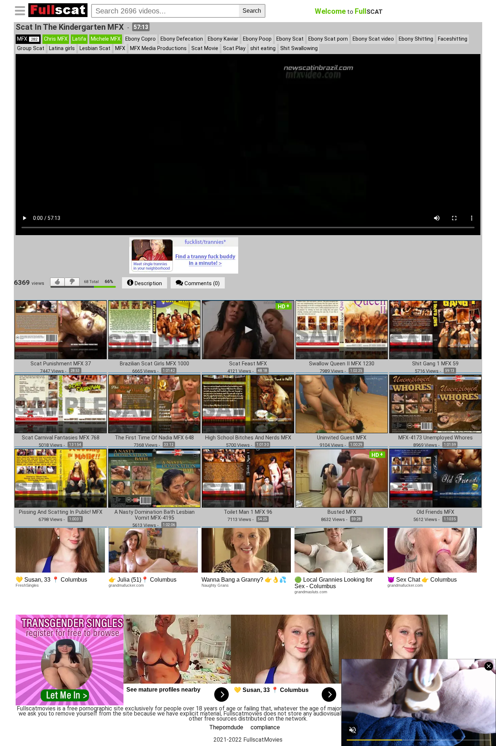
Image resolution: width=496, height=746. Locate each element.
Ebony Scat (290, 39)
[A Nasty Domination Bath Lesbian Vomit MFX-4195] (154, 477)
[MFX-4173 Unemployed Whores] (435, 403)
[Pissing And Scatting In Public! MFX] (61, 477)
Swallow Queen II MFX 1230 (341, 364)
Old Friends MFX (435, 512)
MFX (27, 39)
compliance (265, 727)
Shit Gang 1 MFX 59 (435, 364)
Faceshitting (452, 39)
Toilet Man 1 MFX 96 (248, 512)
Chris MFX (56, 39)
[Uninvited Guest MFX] (342, 403)
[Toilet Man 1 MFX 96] (248, 477)
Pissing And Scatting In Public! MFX (60, 512)
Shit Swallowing (299, 48)
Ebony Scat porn (328, 39)
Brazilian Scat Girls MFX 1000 (154, 364)
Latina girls (62, 48)
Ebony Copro (140, 39)
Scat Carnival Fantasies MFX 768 (60, 438)
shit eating (263, 48)
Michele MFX (106, 39)
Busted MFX (342, 512)
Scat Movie (204, 48)
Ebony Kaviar (223, 39)
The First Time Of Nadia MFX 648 (154, 438)
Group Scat (30, 48)
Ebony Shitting (416, 39)
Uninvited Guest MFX (341, 438)
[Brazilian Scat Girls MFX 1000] (154, 329)
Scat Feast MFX (248, 364)
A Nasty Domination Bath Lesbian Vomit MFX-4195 (154, 515)
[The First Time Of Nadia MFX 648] (154, 403)
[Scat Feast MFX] (248, 329)
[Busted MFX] (342, 477)
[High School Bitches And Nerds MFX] (248, 403)
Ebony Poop (257, 39)
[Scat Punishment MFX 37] (61, 329)
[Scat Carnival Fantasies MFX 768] (61, 403)
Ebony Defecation (181, 39)
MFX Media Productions (158, 48)
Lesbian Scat (95, 48)
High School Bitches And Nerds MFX (248, 438)
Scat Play (234, 48)
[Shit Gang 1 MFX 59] (435, 329)
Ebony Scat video (373, 39)
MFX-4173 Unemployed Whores (435, 438)
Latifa (79, 39)
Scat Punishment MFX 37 (61, 364)
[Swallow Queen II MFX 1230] (342, 329)
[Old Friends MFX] (435, 477)
